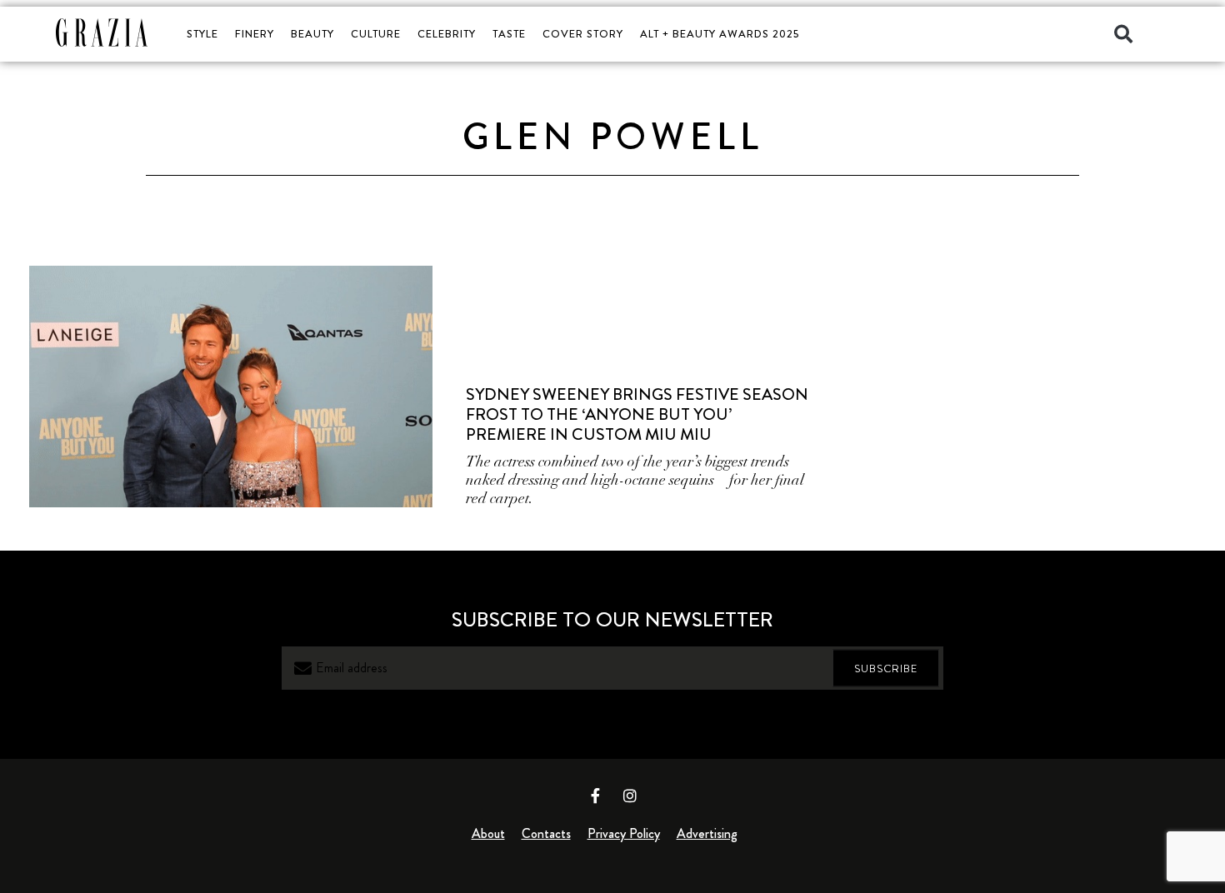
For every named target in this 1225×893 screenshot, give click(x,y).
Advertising (707, 833)
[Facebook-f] (596, 796)
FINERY (254, 34)
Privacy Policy (624, 833)
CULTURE (376, 34)
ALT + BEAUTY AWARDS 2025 (719, 34)
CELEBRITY (447, 34)
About (488, 833)
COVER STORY (582, 34)
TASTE (509, 34)
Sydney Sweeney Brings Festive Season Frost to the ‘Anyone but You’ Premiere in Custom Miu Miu (637, 414)
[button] (1123, 34)
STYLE (202, 34)
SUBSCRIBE (886, 668)
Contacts (546, 833)
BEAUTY (312, 34)
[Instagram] (630, 796)
